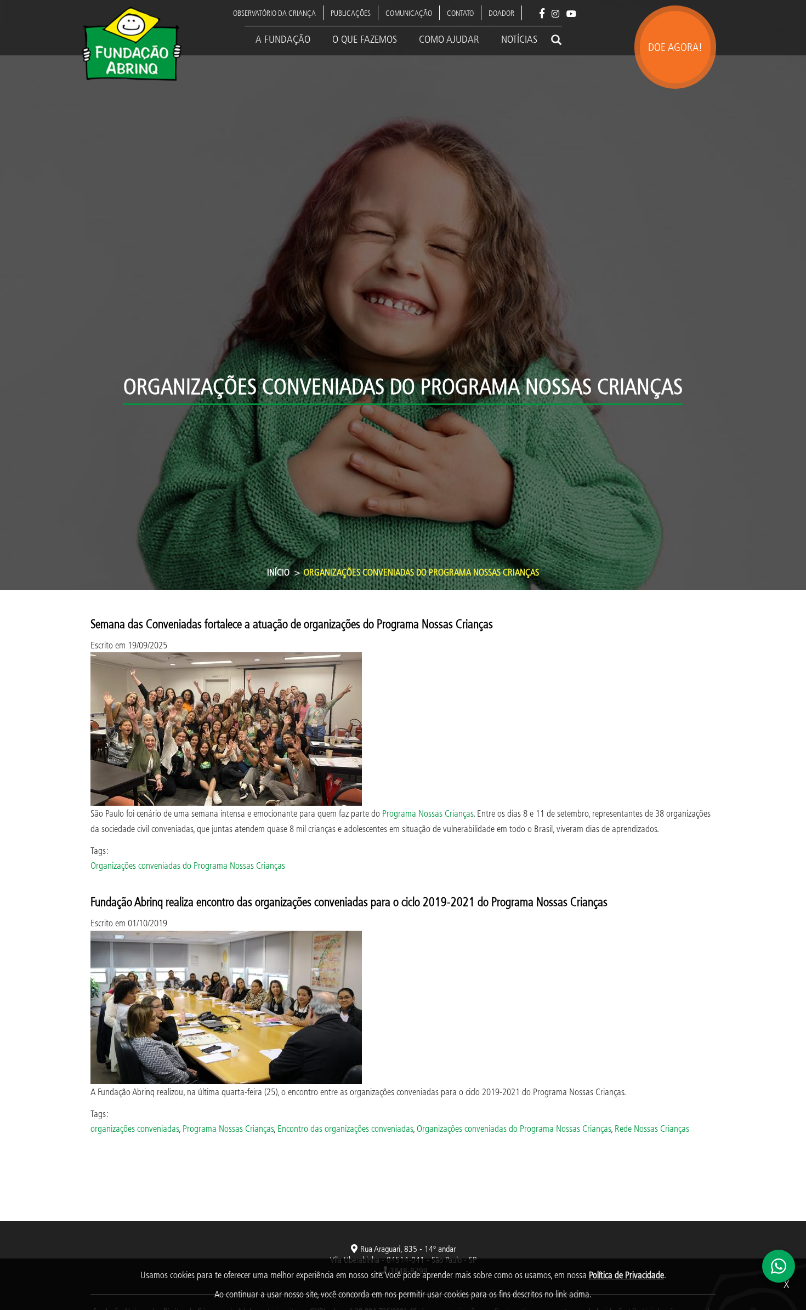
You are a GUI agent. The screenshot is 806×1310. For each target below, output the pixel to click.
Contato (460, 13)
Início (278, 572)
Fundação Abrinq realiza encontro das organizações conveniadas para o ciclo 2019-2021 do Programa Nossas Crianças (349, 901)
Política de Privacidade (626, 1274)
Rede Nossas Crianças (652, 1128)
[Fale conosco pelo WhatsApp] (778, 1266)
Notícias (519, 38)
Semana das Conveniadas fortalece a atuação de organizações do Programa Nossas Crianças (291, 623)
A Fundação (283, 38)
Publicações (351, 13)
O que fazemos (364, 38)
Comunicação (408, 13)
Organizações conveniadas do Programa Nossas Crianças (187, 865)
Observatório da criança (274, 13)
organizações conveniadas (134, 1128)
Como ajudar (449, 38)
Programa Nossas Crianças (427, 813)
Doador (501, 13)
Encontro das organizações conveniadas (345, 1128)
